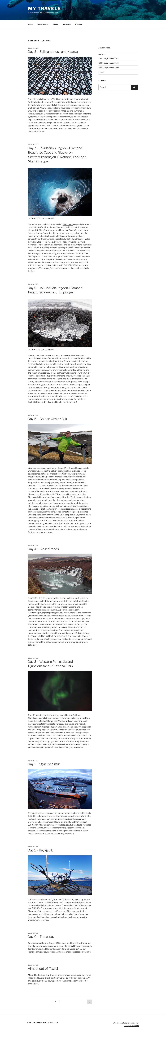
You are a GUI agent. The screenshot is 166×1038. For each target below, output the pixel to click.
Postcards (67, 24)
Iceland (101, 72)
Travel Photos (42, 24)
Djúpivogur (68, 224)
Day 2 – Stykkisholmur (44, 764)
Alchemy (101, 54)
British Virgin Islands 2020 (108, 68)
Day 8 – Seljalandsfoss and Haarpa (53, 51)
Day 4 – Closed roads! (44, 549)
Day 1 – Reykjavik (40, 850)
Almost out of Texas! (43, 968)
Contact (78, 24)
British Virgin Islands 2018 (108, 58)
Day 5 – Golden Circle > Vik (47, 419)
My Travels (44, 8)
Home (30, 24)
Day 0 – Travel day (41, 937)
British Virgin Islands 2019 (108, 63)
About (55, 24)
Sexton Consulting (131, 1025)
